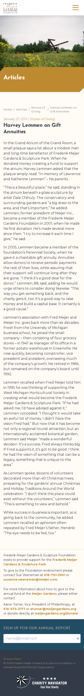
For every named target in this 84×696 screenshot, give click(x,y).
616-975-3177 (14, 609)
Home (7, 109)
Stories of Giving (38, 109)
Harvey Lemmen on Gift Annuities (63, 109)
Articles (21, 109)
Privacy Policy (12, 658)
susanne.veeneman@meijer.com (30, 579)
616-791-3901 (54, 575)
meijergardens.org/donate (56, 613)
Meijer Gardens (44, 594)
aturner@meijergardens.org (53, 609)
